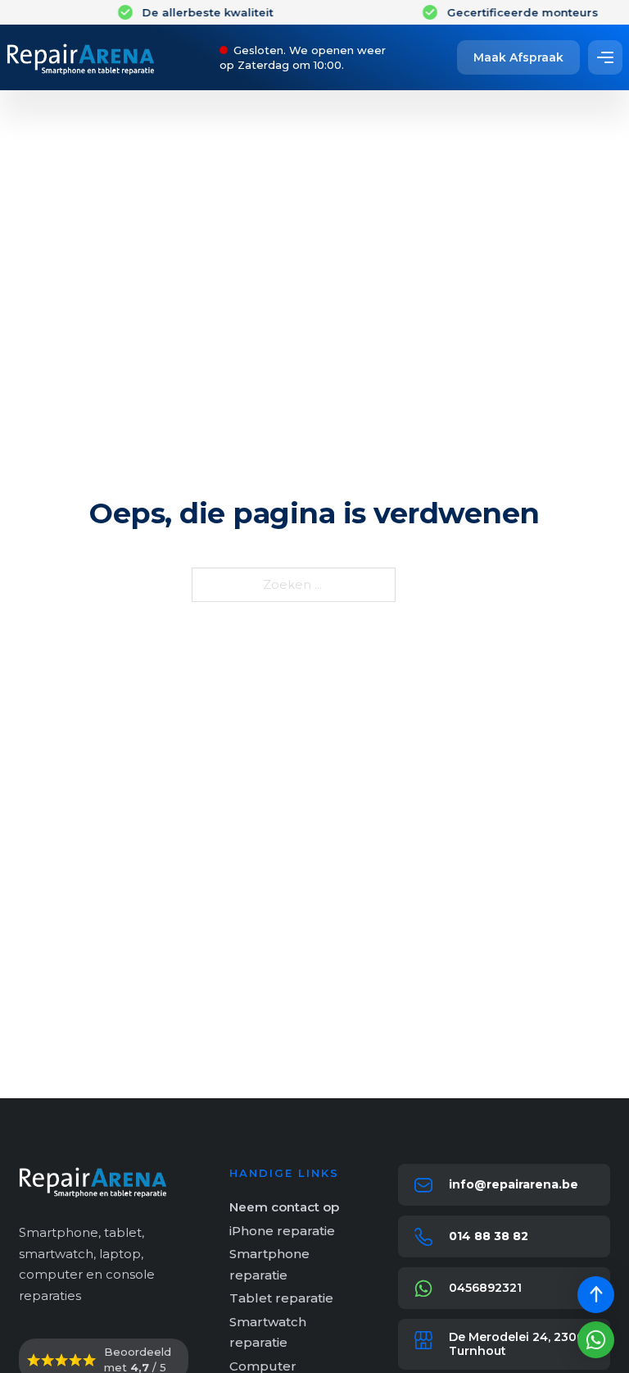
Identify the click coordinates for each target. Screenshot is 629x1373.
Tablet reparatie (281, 1298)
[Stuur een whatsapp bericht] (595, 1339)
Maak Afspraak (518, 57)
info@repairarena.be (513, 1184)
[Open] (605, 57)
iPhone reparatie (282, 1230)
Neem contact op (284, 1207)
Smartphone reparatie (269, 1264)
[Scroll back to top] (595, 1294)
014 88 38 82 (488, 1236)
